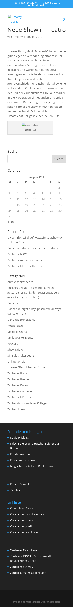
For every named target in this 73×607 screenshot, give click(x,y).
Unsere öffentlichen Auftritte (26, 367)
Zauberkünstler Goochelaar (28, 573)
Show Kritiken (16, 349)
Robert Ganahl (19, 484)
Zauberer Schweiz (21, 567)
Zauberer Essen (17, 385)
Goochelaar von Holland (25, 532)
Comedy (12, 303)
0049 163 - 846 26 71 (26, 2)
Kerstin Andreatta (21, 454)
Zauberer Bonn (17, 373)
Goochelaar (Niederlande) (27, 514)
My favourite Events (20, 337)
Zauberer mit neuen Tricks (24, 260)
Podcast (12, 343)
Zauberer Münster (19, 397)
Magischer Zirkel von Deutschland (32, 466)
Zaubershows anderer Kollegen (27, 403)
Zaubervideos (16, 409)
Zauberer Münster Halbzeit (25, 266)
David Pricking (19, 437)
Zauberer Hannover (20, 391)
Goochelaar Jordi (21, 526)
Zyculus (15, 490)
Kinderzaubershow (22, 460)
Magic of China (17, 331)
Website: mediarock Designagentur (36, 602)
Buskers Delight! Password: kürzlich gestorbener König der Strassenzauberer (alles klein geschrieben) (34, 292)
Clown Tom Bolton (22, 508)
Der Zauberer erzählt (21, 319)
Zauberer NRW (17, 254)
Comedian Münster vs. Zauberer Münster (34, 248)
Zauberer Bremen (19, 379)
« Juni (11, 221)
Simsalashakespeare (20, 355)
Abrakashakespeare (20, 282)
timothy (18, 37)
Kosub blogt (15, 325)
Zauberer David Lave (23, 550)
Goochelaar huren (22, 520)
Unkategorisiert (17, 361)
